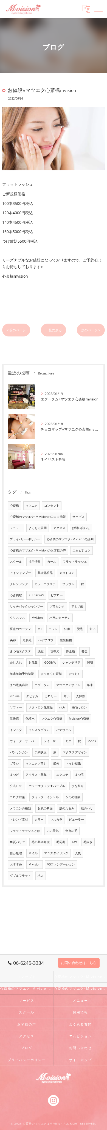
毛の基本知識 (41, 842)
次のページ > (90, 330)
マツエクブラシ (36, 763)
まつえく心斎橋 (51, 674)
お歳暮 (33, 662)
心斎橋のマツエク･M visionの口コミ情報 (38, 517)
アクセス (59, 528)
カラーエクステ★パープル (47, 786)
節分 (56, 763)
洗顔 (41, 651)
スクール (16, 561)
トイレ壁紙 (73, 763)
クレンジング (19, 584)
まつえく (74, 674)
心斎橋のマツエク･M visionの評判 (70, 539)
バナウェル (63, 730)
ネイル (33, 853)
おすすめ (16, 864)
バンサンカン (19, 752)
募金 (84, 651)
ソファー (16, 707)
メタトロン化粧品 (41, 707)
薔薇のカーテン (20, 629)
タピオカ (32, 696)
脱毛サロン (79, 707)
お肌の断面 (45, 808)
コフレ (53, 629)
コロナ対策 (17, 797)
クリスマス (17, 618)
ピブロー (57, 595)
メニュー (16, 528)
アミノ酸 (77, 606)
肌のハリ (87, 808)
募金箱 (70, 651)
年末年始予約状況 (22, 674)
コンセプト (51, 505)
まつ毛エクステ (20, 651)
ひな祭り (78, 786)
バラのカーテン (60, 618)
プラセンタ (57, 606)
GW (74, 842)
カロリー (51, 696)
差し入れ (16, 662)
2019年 (14, 696)
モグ (68, 741)
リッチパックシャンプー (26, 606)
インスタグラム (39, 730)
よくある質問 (38, 528)
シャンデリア (71, 662)
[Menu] (98, 9)
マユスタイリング (56, 853)
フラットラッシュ (75, 561)
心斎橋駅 (16, 595)
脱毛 (80, 629)
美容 (13, 640)
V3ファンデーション (61, 864)
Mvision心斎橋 (79, 719)
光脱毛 (27, 640)
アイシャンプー (20, 573)
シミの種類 (72, 797)
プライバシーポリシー (25, 539)
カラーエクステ (45, 584)
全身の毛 (71, 831)
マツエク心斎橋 (51, 719)
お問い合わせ (81, 528)
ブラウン (68, 584)
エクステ (62, 775)
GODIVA (50, 662)
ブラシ (14, 763)
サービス (78, 517)
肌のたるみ (66, 808)
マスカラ (56, 819)
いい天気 (53, 831)
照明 (90, 662)
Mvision (37, 618)
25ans (92, 741)
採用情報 (35, 561)
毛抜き (87, 842)
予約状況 (41, 752)
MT (40, 629)
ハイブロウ (45, 640)
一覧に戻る (53, 330)
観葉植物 (66, 640)
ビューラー (76, 819)
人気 (78, 853)
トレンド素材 (19, 819)
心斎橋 (14, 505)
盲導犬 (54, 651)
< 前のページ (16, 330)
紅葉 (67, 629)
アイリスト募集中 (38, 775)
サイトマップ (80, 1060)
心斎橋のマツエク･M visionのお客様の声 (38, 550)
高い (66, 696)
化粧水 (30, 719)
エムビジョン (81, 550)
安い (92, 629)
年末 (90, 685)
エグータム (42, 685)
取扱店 (14, 719)
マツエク (32, 505)
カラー (39, 819)
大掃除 (80, 696)
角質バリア (17, 842)
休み (62, 707)
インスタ (16, 730)
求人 (41, 876)
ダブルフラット (20, 876)
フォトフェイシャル (45, 797)
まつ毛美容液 (19, 685)
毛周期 (60, 842)
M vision (35, 864)
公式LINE (16, 786)
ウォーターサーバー (23, 741)
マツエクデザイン (68, 685)
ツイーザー (51, 741)
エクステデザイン (75, 752)
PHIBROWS (36, 595)
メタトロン (66, 573)
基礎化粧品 (45, 573)
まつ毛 (79, 775)
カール (51, 561)
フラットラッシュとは (25, 831)
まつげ (14, 775)
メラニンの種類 (20, 808)
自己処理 (16, 853)
